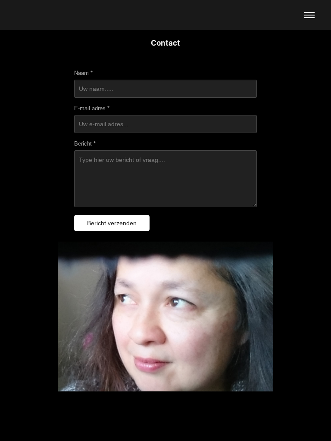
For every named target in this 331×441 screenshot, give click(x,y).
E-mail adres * (91, 109)
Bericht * (85, 144)
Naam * (83, 73)
